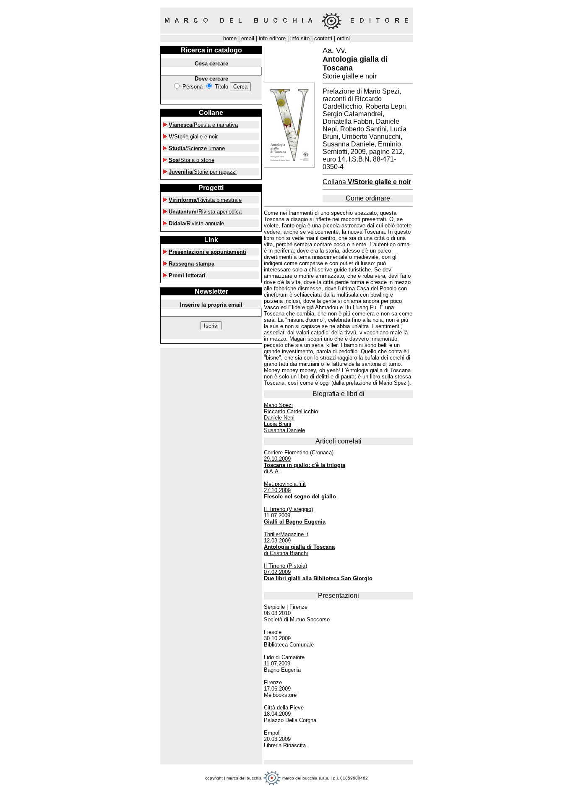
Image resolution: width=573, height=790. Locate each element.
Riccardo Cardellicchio (291, 411)
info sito (300, 38)
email (247, 38)
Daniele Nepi (279, 418)
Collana (367, 181)
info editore (272, 38)
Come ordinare (368, 198)
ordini (343, 38)
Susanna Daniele (284, 430)
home (230, 38)
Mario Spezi (278, 405)
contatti (323, 38)
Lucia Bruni (277, 424)
